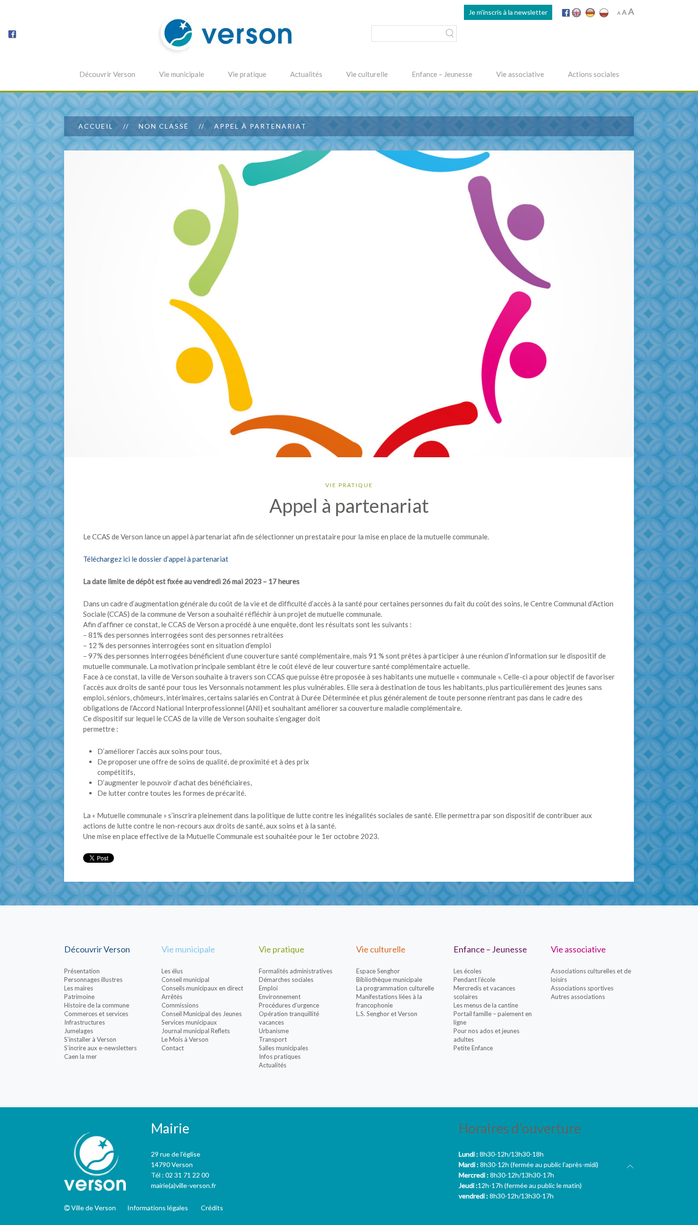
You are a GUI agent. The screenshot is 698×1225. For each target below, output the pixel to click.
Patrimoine (79, 996)
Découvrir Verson (107, 74)
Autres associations (578, 996)
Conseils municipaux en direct (202, 988)
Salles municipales (283, 1048)
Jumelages (78, 1031)
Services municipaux (189, 1022)
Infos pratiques (280, 1056)
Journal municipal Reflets (195, 1031)
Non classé (164, 126)
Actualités (306, 74)
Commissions (179, 1005)
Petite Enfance (473, 1048)
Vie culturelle (367, 74)
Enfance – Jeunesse (442, 74)
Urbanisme (274, 1031)
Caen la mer (80, 1056)
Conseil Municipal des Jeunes (201, 1014)
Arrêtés (171, 996)
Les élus (172, 971)
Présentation (82, 971)
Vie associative (520, 74)
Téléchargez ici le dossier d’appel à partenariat (155, 559)
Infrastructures (84, 1022)
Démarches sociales (286, 979)
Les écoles (467, 971)
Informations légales (157, 1208)
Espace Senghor (378, 971)
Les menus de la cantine (485, 1005)
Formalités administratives (295, 971)
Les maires (78, 988)
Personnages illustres (93, 979)
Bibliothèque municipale (389, 979)
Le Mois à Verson (184, 1039)
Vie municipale (181, 74)
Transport (273, 1039)
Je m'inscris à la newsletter (508, 12)
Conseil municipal (185, 979)
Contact (172, 1048)
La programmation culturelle (395, 988)
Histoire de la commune (96, 1005)
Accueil (95, 126)
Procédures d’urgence (289, 1005)
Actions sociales (593, 74)
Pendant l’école (474, 979)
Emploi (268, 988)
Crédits (212, 1208)
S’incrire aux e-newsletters (100, 1048)
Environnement (280, 996)
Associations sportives (582, 988)
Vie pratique (247, 74)
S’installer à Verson (90, 1039)
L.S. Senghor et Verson (386, 1014)
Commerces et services (96, 1014)
